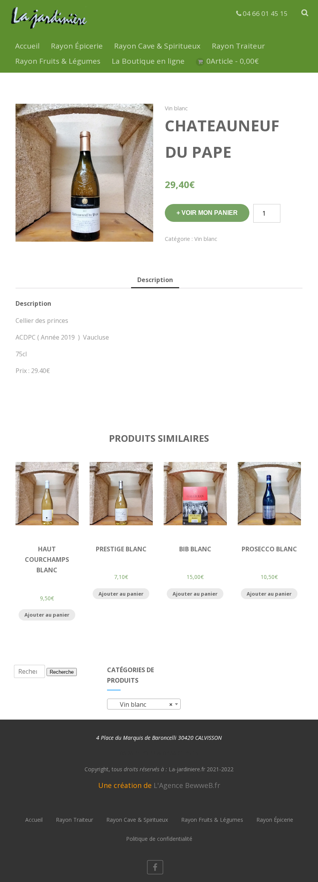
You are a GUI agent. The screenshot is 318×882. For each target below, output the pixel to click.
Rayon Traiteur (238, 46)
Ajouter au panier (46, 614)
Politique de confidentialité (159, 838)
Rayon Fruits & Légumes (57, 61)
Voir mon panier (209, 212)
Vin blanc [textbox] (142, 704)
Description (155, 279)
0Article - (232, 61)
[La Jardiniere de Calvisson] (49, 30)
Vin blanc (176, 108)
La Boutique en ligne (148, 61)
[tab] (155, 280)
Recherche (62, 672)
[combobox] (144, 704)
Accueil (27, 46)
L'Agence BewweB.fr (187, 785)
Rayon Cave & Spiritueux (157, 46)
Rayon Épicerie (77, 46)
